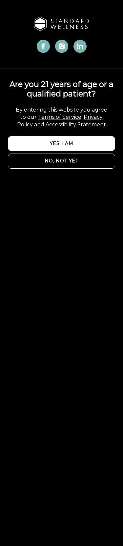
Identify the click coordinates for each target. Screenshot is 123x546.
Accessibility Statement (76, 124)
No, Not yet (61, 161)
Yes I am (61, 143)
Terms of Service (59, 117)
